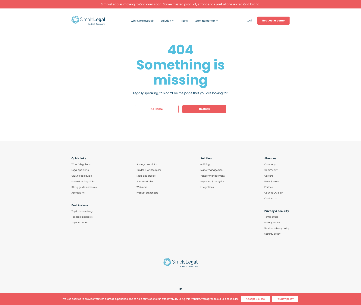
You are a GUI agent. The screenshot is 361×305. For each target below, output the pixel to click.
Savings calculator (147, 164)
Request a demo (273, 20)
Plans (184, 21)
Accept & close (255, 299)
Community (271, 170)
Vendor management (212, 175)
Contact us (270, 198)
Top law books (79, 222)
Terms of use (271, 216)
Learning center (204, 21)
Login (249, 20)
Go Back (204, 109)
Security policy (272, 233)
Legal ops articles (146, 175)
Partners (268, 187)
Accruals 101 (78, 192)
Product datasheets (147, 192)
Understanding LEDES (83, 181)
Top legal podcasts (82, 216)
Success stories (145, 181)
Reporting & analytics (212, 181)
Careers (268, 175)
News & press (271, 181)
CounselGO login (273, 192)
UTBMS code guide (81, 175)
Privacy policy (272, 222)
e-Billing (205, 164)
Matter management (211, 170)
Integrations (207, 187)
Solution (166, 21)
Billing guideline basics (84, 187)
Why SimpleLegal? (142, 21)
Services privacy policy (277, 228)
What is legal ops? (81, 164)
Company (270, 164)
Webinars (142, 187)
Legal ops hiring (80, 170)
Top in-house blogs (82, 211)
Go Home (156, 109)
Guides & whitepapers (149, 170)
